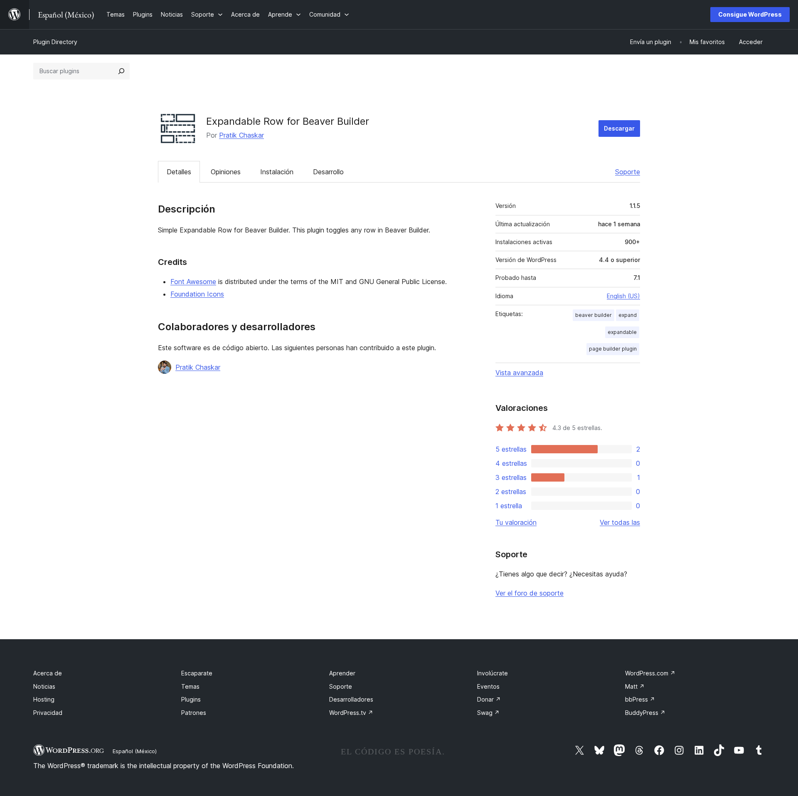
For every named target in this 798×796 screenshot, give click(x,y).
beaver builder (593, 315)
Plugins (191, 699)
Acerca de (47, 673)
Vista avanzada (519, 372)
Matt (635, 686)
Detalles (179, 172)
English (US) (623, 295)
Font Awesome (193, 281)
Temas (190, 686)
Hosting (43, 699)
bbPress (640, 699)
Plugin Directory (55, 41)
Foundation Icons (197, 294)
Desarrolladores (351, 699)
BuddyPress (645, 712)
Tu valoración (516, 522)
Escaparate (196, 673)
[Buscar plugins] (121, 71)
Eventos (488, 686)
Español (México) (135, 751)
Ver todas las (620, 522)
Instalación (276, 172)
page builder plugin (613, 349)
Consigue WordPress (750, 14)
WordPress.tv (351, 712)
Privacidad (47, 712)
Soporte (627, 172)
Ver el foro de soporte (529, 593)
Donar (489, 699)
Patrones (193, 712)
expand (627, 315)
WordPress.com (650, 673)
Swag (488, 712)
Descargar (619, 128)
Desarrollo (328, 172)
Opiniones (226, 172)
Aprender (342, 673)
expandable (622, 332)
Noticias (44, 686)
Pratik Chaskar (241, 135)
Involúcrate (492, 673)
